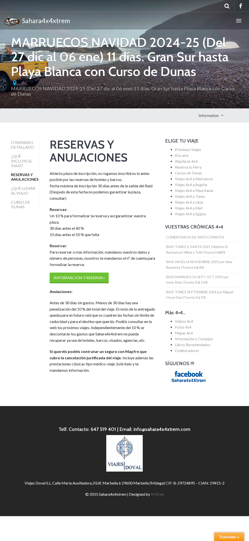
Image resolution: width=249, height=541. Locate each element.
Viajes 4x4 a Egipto (190, 214)
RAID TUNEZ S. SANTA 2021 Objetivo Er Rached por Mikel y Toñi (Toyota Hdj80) (197, 249)
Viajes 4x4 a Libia (189, 202)
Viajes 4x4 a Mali (189, 208)
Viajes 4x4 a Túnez (190, 196)
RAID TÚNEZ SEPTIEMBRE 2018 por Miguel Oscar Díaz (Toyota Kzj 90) (199, 294)
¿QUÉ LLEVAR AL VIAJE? (23, 190)
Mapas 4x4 (184, 333)
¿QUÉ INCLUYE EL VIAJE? (21, 161)
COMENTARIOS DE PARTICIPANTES (195, 237)
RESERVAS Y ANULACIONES (25, 176)
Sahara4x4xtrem (44, 21)
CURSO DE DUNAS (20, 204)
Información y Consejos (194, 339)
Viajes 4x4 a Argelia (191, 184)
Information (209, 115)
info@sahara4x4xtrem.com (161, 429)
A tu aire (181, 155)
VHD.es (157, 494)
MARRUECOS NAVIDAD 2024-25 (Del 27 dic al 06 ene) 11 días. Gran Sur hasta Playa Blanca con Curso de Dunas (122, 91)
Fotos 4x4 (183, 327)
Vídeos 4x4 (184, 321)
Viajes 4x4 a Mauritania (194, 190)
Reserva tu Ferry (188, 167)
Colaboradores (187, 350)
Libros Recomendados (192, 344)
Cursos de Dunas (188, 173)
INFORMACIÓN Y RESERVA (78, 277)
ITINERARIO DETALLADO (22, 144)
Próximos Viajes (188, 149)
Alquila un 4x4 (186, 161)
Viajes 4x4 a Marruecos (194, 179)
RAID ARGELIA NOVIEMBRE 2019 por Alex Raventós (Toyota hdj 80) (199, 264)
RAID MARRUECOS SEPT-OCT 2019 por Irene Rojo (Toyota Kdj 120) (197, 279)
